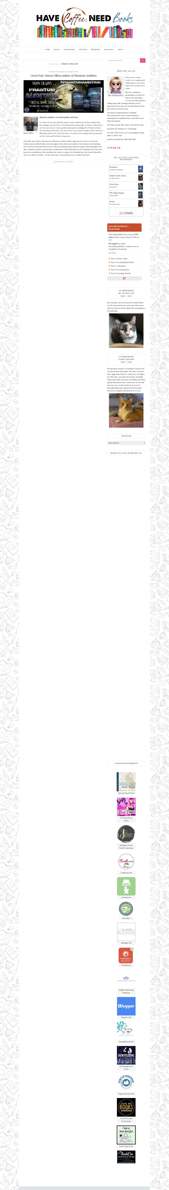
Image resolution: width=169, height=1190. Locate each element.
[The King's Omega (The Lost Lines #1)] (140, 195)
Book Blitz (54, 72)
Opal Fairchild (115, 178)
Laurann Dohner (115, 204)
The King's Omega (117, 193)
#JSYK (120, 49)
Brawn (112, 201)
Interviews (95, 49)
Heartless (113, 167)
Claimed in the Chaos (118, 176)
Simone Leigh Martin (117, 170)
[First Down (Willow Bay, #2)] (140, 186)
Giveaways (83, 49)
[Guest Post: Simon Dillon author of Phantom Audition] (64, 96)
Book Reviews (69, 49)
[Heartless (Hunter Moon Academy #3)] (140, 169)
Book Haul (108, 49)
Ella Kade (114, 187)
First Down (114, 184)
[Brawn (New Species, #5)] (140, 204)
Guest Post (73, 72)
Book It (57, 49)
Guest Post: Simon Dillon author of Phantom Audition (64, 75)
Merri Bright (114, 195)
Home (47, 49)
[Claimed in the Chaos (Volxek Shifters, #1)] (140, 177)
